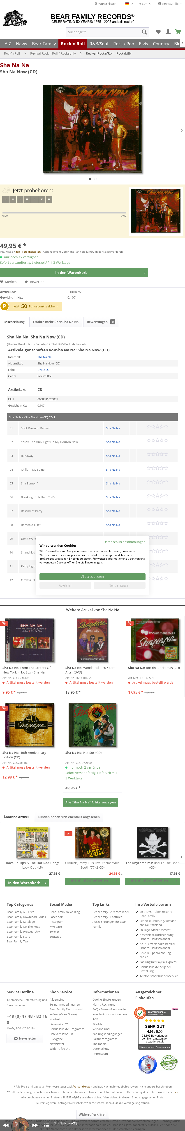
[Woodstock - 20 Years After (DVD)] (92, 640)
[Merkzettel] (158, 31)
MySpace (56, 927)
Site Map (98, 1024)
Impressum (100, 1054)
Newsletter (57, 1044)
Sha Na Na (14, 65)
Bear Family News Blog (65, 912)
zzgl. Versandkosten (28, 252)
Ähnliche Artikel (16, 817)
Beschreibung (14, 322)
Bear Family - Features (107, 917)
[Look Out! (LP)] (32, 842)
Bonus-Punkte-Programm (67, 1029)
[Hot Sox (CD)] (92, 725)
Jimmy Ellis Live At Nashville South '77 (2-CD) (92, 865)
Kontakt (55, 1019)
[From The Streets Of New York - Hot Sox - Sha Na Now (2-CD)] (29, 640)
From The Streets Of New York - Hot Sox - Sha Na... (26, 670)
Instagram (56, 922)
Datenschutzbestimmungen (125, 542)
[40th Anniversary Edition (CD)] (29, 725)
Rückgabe (56, 1039)
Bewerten (36, 282)
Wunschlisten (107, 4)
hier (175, 1092)
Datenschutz (100, 1049)
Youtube (55, 937)
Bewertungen (100, 322)
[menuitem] (107, 31)
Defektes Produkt (61, 1034)
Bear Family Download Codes (26, 917)
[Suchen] (144, 31)
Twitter (54, 932)
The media (99, 1044)
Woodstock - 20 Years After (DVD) (90, 670)
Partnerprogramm (104, 1039)
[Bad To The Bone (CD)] (152, 842)
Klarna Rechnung (103, 1004)
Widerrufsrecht (60, 1049)
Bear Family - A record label (110, 912)
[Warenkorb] (178, 31)
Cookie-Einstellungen (106, 999)
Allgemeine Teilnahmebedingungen (65, 1001)
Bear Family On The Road (23, 927)
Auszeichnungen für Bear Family (109, 924)
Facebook (56, 917)
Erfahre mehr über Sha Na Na (56, 322)
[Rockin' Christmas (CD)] (155, 640)
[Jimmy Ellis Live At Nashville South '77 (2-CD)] (92, 842)
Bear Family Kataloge (21, 922)
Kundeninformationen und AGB (110, 1016)
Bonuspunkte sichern (43, 306)
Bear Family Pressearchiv (23, 932)
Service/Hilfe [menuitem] (169, 4)
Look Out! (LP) (32, 865)
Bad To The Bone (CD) (152, 865)
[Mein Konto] (168, 31)
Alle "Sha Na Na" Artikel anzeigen (90, 802)
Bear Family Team (18, 941)
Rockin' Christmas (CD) (154, 668)
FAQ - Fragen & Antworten (109, 1009)
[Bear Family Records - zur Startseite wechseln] (15, 18)
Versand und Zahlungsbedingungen (107, 1031)
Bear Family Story (18, 937)
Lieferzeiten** (59, 1024)
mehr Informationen (89, 880)
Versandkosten (82, 1086)
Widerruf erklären (92, 1114)
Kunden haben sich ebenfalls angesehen (69, 817)
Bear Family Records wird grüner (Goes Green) (66, 1011)
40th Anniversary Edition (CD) (24, 754)
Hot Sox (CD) (83, 752)
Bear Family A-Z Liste (20, 912)
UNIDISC (43, 370)
